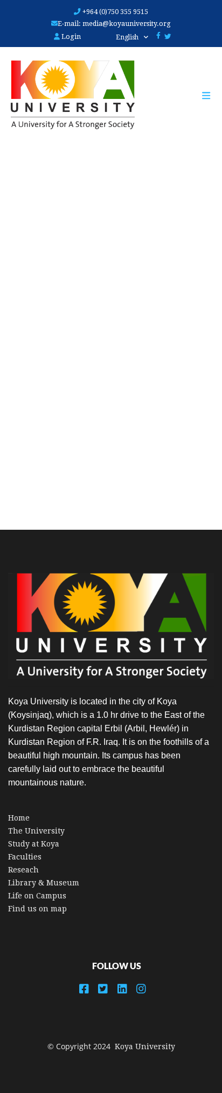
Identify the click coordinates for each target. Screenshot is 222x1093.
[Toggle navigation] (211, 95)
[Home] (67, 95)
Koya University (145, 1046)
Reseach (23, 869)
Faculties (24, 856)
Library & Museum (43, 882)
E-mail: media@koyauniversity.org (114, 23)
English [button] (128, 37)
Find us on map (37, 908)
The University (36, 831)
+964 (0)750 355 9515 (114, 12)
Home (19, 818)
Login (70, 36)
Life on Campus (37, 895)
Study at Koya (33, 843)
